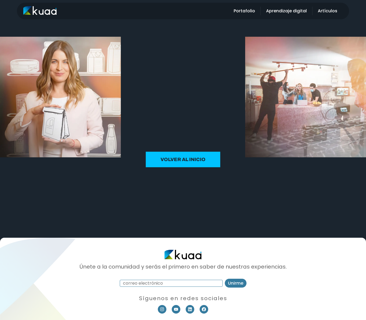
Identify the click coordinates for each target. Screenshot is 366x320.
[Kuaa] (40, 13)
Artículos (327, 11)
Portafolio (244, 11)
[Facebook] (204, 309)
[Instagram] (162, 309)
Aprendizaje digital (286, 11)
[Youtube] (176, 309)
